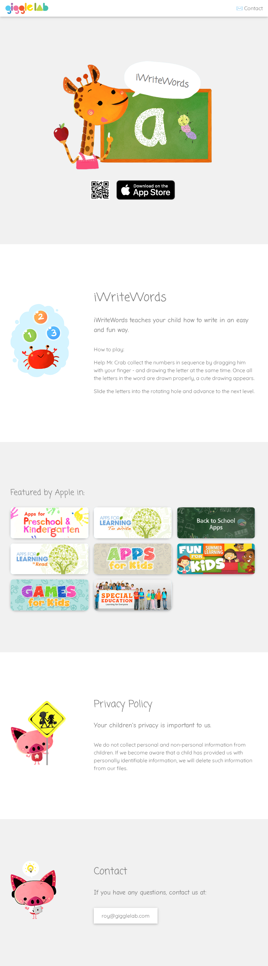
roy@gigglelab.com (126, 915)
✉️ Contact (249, 8)
